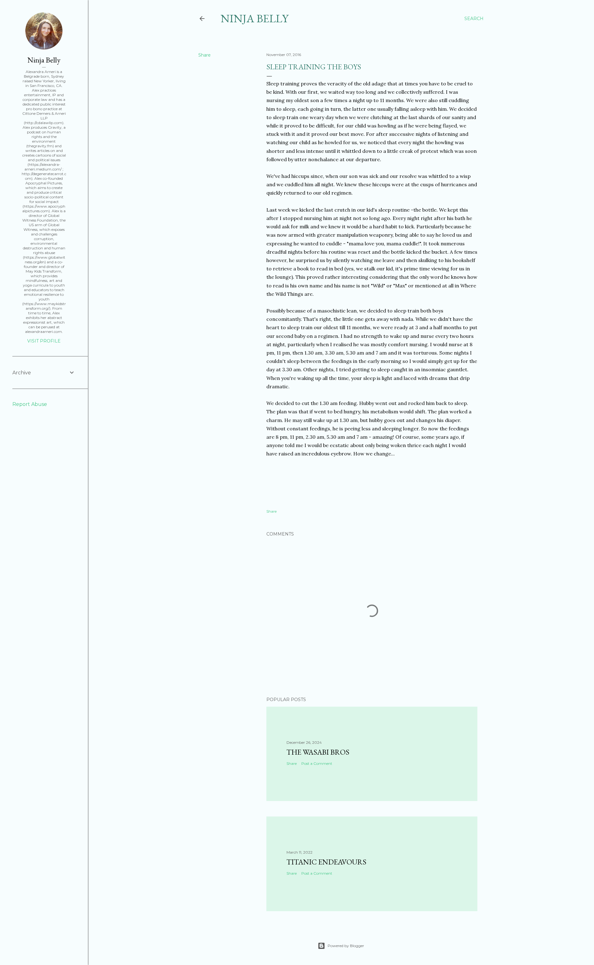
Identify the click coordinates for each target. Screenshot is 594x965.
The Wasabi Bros (317, 752)
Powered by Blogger (346, 945)
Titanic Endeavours (326, 862)
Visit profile (44, 341)
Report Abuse (29, 404)
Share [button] (204, 55)
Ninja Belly (254, 18)
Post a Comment (316, 763)
